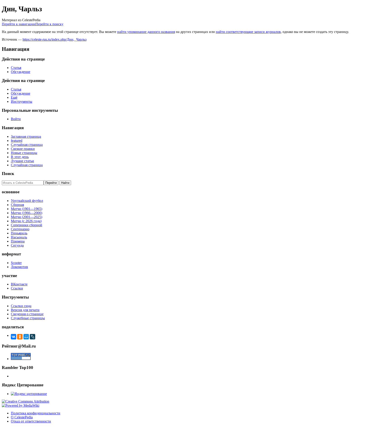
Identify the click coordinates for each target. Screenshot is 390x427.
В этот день (20, 157)
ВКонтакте (19, 284)
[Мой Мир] (26, 336)
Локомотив (19, 267)
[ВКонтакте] (13, 336)
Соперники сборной (26, 225)
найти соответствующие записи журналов (248, 32)
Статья (16, 68)
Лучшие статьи (22, 161)
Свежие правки (23, 149)
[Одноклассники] (20, 336)
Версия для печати (25, 310)
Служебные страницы (28, 318)
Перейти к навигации (18, 24)
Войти (16, 119)
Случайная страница (27, 145)
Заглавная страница (26, 136)
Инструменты (21, 101)
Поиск (8, 173)
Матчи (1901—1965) (26, 209)
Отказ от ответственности (31, 421)
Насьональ (19, 237)
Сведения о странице (27, 314)
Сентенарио (20, 229)
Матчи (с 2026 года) (26, 221)
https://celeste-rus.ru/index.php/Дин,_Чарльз (54, 39)
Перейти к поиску (49, 24)
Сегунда (17, 245)
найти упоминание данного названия (146, 32)
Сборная (17, 205)
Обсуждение (20, 72)
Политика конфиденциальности (35, 413)
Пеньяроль (19, 233)
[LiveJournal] (32, 336)
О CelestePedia (22, 417)
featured (16, 140)
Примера (18, 241)
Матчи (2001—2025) (26, 217)
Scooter (16, 263)
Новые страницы (24, 153)
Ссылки (17, 288)
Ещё (14, 97)
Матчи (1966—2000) (26, 213)
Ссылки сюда (21, 306)
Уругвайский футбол (27, 201)
